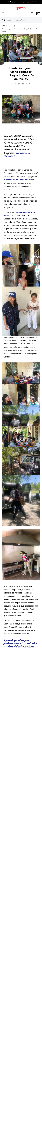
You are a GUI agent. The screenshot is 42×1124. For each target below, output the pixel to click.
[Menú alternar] (3, 13)
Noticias (10, 26)
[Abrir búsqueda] (3, 20)
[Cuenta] (32, 12)
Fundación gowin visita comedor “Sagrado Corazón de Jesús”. (19, 30)
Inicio (3, 26)
